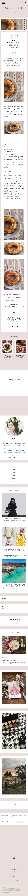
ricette (19, 319)
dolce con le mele (17, 318)
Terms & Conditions (14, 882)
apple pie (9, 317)
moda (14, 478)
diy (14, 475)
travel (14, 481)
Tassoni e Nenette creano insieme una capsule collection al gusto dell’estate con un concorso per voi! (14, 551)
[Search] (17, 623)
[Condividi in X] (12, 326)
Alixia (14, 53)
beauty (14, 469)
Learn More (6, 892)
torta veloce (16, 324)
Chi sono (14, 869)
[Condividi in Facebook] (10, 326)
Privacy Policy (14, 880)
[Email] (17, 326)
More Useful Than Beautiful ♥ (14, 518)
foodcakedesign (11, 319)
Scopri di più (14, 871)
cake (13, 317)
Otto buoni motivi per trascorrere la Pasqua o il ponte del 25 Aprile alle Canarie (14, 586)
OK (12, 892)
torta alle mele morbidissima (12, 321)
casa (14, 472)
